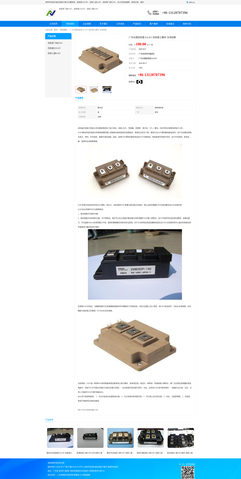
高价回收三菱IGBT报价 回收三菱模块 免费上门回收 (157, 453)
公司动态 (120, 24)
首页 (55, 30)
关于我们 (104, 24)
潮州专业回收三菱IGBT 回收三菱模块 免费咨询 (95, 453)
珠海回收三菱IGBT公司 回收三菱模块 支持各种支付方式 (68, 453)
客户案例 (154, 24)
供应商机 (70, 24)
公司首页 (53, 24)
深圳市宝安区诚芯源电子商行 (95, 467)
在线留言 (170, 24)
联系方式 (187, 24)
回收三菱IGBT (54, 53)
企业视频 (87, 24)
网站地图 (86, 475)
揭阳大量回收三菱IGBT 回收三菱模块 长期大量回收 (127, 453)
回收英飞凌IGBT (55, 43)
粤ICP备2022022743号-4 (74, 467)
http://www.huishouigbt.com (88, 410)
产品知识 (137, 24)
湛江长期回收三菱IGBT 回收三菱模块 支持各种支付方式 (189, 453)
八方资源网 (61, 475)
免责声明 (69, 475)
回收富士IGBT (54, 48)
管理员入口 (78, 475)
